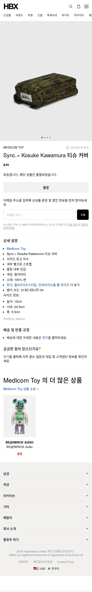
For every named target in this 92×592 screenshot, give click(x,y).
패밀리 (7, 517)
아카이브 (9, 495)
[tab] (42, 137)
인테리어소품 (47, 284)
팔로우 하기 (11, 539)
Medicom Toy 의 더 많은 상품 (42, 380)
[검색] (71, 6)
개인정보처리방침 (42, 562)
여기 (45, 337)
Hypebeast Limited (35, 551)
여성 (6, 484)
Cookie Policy (65, 562)
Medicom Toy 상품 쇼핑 (19, 388)
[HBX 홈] (11, 6)
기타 (6, 506)
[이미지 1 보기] (46, 81)
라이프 (65, 284)
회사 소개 (9, 528)
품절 (46, 187)
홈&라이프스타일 (25, 284)
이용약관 (23, 562)
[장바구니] (78, 6)
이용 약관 (72, 224)
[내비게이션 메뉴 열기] (86, 6)
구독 (82, 215)
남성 (6, 473)
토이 (10, 284)
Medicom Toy (13, 147)
